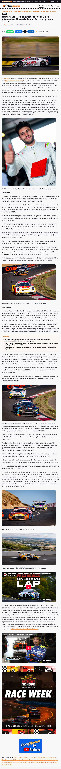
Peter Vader (7, 24)
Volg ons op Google (43, 31)
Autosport (9, 11)
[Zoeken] (52, 6)
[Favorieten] (55, 6)
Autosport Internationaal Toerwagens (27, 11)
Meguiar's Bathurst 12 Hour (14, 81)
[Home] (11, 5)
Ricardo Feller (6, 78)
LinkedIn (31, 31)
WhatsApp (10, 31)
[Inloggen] (58, 6)
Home (3, 11)
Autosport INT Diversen (48, 11)
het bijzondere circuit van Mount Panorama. (25, 629)
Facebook (18, 31)
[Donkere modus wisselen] (49, 6)
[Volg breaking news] (46, 6)
